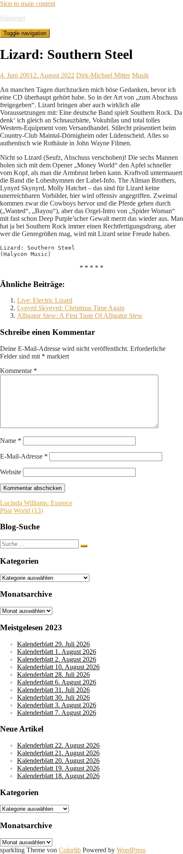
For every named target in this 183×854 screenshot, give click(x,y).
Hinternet (12, 18)
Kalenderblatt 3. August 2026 (56, 705)
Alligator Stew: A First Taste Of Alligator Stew (80, 315)
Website (10, 472)
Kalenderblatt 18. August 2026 (58, 775)
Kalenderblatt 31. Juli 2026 (53, 689)
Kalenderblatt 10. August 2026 (58, 666)
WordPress (131, 850)
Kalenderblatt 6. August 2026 (56, 682)
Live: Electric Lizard (44, 300)
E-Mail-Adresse (24, 456)
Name (10, 440)
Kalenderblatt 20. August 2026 (58, 760)
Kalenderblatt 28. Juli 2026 (53, 674)
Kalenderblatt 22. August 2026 (58, 745)
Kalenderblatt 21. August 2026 (58, 753)
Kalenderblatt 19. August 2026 (58, 768)
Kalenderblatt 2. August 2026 (56, 659)
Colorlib (70, 850)
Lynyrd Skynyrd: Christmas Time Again (71, 308)
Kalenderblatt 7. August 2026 (56, 712)
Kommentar (18, 370)
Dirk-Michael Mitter (103, 75)
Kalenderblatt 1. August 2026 (56, 651)
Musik (140, 75)
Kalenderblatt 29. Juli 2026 (53, 644)
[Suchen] (83, 546)
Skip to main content (27, 3)
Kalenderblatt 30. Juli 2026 (53, 697)
